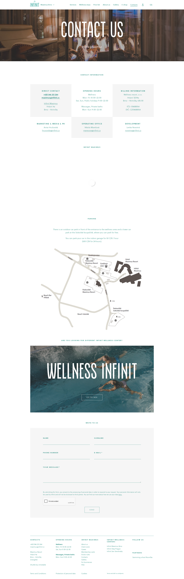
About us (84, 544)
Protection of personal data (65, 573)
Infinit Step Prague (113, 549)
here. (120, 494)
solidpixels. (121, 573)
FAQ (82, 565)
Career (83, 549)
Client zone (85, 547)
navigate (34, 560)
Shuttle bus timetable (38, 565)
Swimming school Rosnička (142, 557)
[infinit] (34, 4)
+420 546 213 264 (36, 544)
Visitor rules (85, 554)
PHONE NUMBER (50, 453)
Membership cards (88, 552)
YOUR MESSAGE (51, 467)
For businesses (86, 562)
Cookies (84, 573)
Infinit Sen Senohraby (115, 551)
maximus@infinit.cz (37, 547)
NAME (46, 438)
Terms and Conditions (38, 573)
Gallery (83, 560)
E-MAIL (98, 453)
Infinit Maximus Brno (114, 546)
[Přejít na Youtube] (139, 545)
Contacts (84, 557)
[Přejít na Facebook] (133, 545)
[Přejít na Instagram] (136, 545)
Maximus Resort (36, 552)
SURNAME (99, 438)
